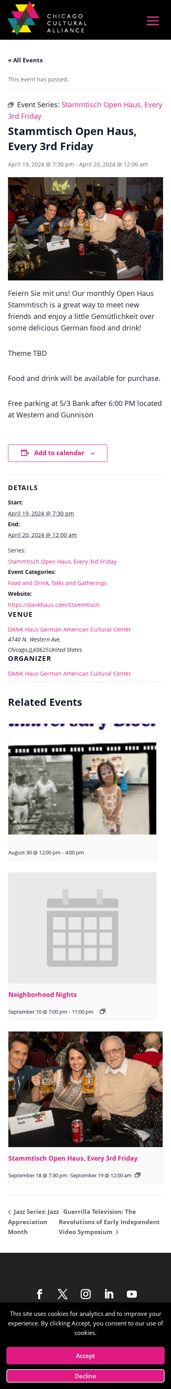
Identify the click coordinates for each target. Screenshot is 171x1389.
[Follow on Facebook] (39, 1294)
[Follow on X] (62, 1294)
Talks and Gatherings (79, 583)
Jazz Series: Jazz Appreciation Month (33, 1221)
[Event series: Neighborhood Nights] (102, 1011)
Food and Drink (28, 583)
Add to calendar (59, 452)
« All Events (25, 60)
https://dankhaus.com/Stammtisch (54, 605)
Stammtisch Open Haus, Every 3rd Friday (62, 561)
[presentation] (82, 779)
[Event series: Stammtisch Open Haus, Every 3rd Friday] (137, 1175)
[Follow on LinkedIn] (109, 1294)
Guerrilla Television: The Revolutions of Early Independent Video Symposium (109, 1221)
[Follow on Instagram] (85, 1294)
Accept (85, 1356)
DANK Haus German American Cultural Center (69, 629)
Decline (85, 1376)
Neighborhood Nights (42, 994)
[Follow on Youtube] (132, 1294)
